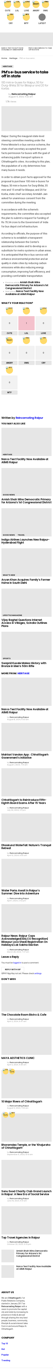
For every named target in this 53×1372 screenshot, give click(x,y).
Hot (3, 1349)
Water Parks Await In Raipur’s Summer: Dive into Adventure (20, 892)
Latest (42, 23)
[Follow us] (43, 28)
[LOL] (5, 1071)
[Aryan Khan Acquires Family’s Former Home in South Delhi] (26, 562)
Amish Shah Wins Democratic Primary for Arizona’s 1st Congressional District (26, 501)
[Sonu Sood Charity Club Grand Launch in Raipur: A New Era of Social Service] (26, 1174)
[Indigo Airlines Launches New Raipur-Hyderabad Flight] (26, 522)
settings (38, 973)
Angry (36, 10)
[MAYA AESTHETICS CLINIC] (26, 1041)
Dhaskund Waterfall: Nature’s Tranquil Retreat (26, 846)
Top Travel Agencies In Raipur (20, 1237)
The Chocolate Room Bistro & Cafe (23, 1015)
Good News (9, 494)
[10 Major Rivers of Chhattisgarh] (26, 1084)
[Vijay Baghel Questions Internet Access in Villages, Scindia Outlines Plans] (26, 603)
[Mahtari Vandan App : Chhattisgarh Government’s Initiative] (26, 737)
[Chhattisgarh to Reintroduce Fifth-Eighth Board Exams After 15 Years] (26, 782)
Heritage (7, 454)
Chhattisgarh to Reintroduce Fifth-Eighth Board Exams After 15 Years (23, 801)
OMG (45, 10)
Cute (7, 10)
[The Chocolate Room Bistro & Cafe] (26, 997)
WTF (26, 23)
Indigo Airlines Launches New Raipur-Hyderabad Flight (25, 541)
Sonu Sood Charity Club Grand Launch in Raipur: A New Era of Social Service (26, 1192)
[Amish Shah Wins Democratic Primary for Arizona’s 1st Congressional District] (26, 482)
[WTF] (12, 1115)
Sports (7, 658)
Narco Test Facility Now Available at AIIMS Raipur (12, 49)
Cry (11, 23)
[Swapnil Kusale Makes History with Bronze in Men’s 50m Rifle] (26, 646)
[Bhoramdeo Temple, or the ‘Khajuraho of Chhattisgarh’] (26, 1127)
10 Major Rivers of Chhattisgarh (21, 1101)
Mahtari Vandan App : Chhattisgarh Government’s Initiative (24, 756)
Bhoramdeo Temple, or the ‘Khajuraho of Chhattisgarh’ (25, 1146)
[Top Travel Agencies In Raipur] (26, 1220)
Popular (5, 1355)
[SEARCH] (49, 28)
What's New (9, 575)
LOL (17, 10)
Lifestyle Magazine (12, 615)
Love (26, 10)
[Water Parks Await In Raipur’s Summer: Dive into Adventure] (26, 873)
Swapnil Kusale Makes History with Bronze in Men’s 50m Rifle (23, 664)
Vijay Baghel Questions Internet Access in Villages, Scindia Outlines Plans (24, 623)
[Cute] (12, 1071)
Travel (21, 535)
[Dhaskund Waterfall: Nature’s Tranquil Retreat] (26, 828)
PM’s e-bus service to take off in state (40, 49)
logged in (17, 963)
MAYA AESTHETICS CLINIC (18, 1058)
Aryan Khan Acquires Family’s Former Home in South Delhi (25, 581)
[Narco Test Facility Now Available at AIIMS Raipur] (13, 39)
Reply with (13, 969)
